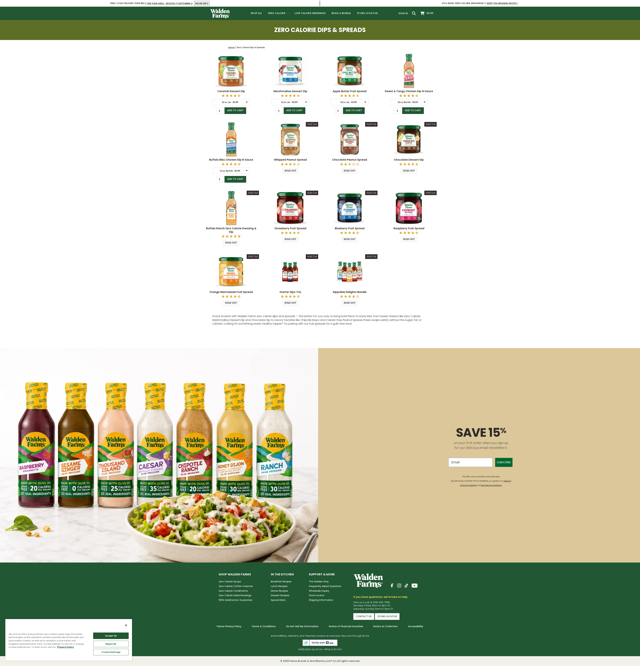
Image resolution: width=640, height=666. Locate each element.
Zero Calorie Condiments (233, 591)
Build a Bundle (341, 13)
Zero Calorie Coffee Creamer (236, 586)
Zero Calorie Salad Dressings (235, 595)
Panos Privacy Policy (229, 626)
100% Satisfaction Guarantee (235, 600)
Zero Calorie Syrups (230, 581)
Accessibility (415, 626)
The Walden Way (319, 581)
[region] (68, 640)
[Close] (126, 625)
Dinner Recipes (279, 591)
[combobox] (231, 102)
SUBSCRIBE (504, 462)
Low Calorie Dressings (310, 13)
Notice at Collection (385, 626)
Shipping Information (321, 600)
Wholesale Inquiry (319, 591)
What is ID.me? (333, 649)
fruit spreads (317, 324)
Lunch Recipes (279, 586)
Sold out (290, 170)
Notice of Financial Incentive (346, 626)
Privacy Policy (65, 647)
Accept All (111, 635)
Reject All (111, 644)
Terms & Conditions (264, 626)
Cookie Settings (111, 652)
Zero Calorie (277, 13)
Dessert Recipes (280, 595)
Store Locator (367, 13)
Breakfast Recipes (281, 581)
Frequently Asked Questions (325, 586)
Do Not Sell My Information (302, 626)
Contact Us (364, 616)
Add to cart (235, 110)
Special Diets (278, 600)
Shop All (256, 13)
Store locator (387, 616)
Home (231, 47)
